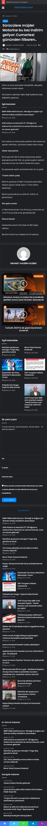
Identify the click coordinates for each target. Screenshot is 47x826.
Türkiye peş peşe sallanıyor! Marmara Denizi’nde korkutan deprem (31, 617)
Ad (3, 458)
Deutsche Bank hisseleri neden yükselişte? (21, 644)
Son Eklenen (23, 510)
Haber (15, 16)
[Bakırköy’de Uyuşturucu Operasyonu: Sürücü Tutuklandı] (9, 695)
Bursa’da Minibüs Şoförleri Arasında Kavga (29, 682)
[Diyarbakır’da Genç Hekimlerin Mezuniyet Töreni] (12, 364)
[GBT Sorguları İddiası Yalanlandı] (34, 364)
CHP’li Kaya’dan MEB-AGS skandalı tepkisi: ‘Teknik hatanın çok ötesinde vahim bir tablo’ (33, 402)
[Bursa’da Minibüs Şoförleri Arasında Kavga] (9, 684)
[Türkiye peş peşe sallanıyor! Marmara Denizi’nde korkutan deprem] (9, 618)
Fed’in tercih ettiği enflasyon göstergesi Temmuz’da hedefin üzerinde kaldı (20, 636)
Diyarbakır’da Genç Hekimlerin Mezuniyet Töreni (11, 374)
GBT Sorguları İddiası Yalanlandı (33, 373)
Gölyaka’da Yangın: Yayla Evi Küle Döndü (11, 386)
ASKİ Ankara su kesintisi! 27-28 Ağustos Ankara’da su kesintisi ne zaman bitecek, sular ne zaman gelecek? (22, 126)
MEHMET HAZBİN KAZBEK (15, 45)
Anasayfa (7, 16)
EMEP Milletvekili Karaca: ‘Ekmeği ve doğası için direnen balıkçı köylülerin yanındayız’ (23, 519)
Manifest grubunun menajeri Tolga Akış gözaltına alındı (10, 349)
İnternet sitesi (7, 477)
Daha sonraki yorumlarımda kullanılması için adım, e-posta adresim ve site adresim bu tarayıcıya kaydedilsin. (22, 489)
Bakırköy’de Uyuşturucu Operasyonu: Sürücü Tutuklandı (28, 694)
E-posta (5, 468)
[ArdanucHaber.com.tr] (23, 7)
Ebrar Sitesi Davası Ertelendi (32, 348)
